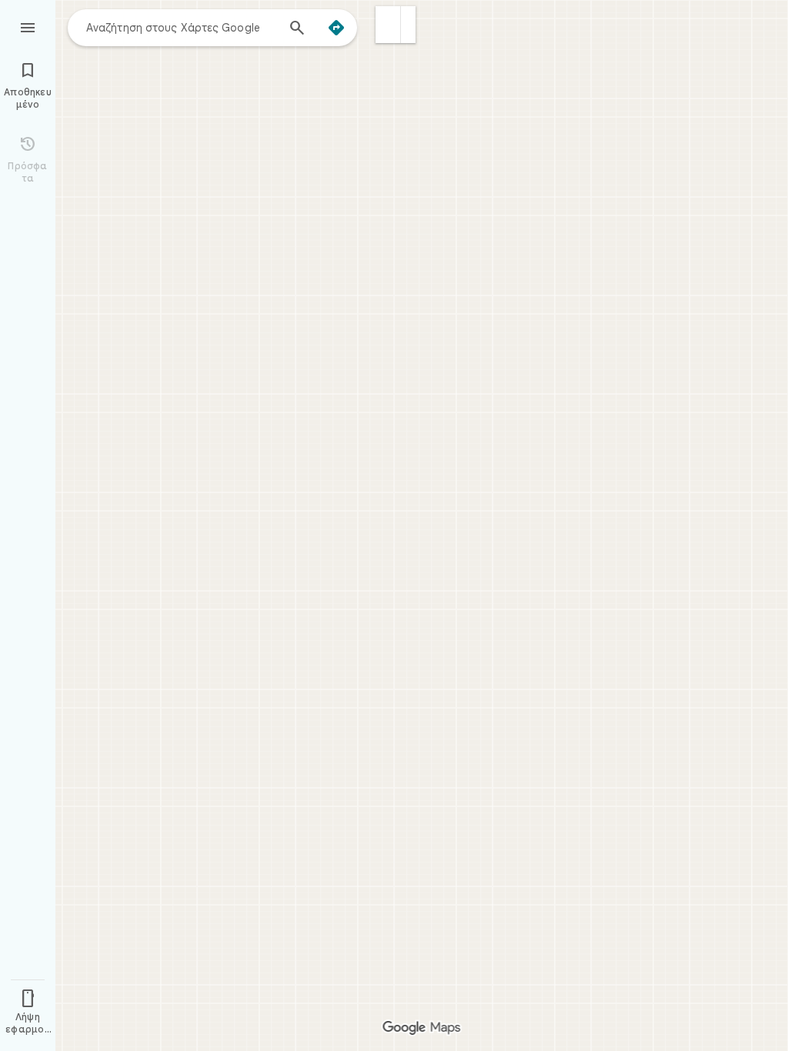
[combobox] (180, 27)
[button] (388, 24)
